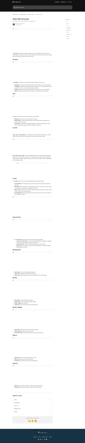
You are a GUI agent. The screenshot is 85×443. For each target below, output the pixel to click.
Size (67, 21)
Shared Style (68, 27)
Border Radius (68, 34)
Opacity (67, 38)
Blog (40, 436)
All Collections (15, 14)
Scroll (67, 25)
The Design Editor (22, 14)
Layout (67, 23)
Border (67, 32)
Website (50, 436)
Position (67, 19)
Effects (67, 36)
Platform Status (45, 436)
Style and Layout (30, 14)
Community (35, 436)
